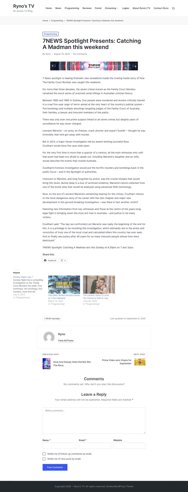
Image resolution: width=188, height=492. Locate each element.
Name (47, 440)
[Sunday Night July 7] (30, 287)
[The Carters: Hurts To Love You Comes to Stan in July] (99, 285)
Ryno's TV (23, 6)
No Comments (80, 54)
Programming (50, 34)
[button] (65, 341)
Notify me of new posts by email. (64, 458)
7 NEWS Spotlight (52, 318)
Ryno (61, 334)
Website (117, 440)
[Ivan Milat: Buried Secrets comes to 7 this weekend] (64, 285)
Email (83, 440)
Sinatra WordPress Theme (119, 486)
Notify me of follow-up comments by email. (69, 453)
